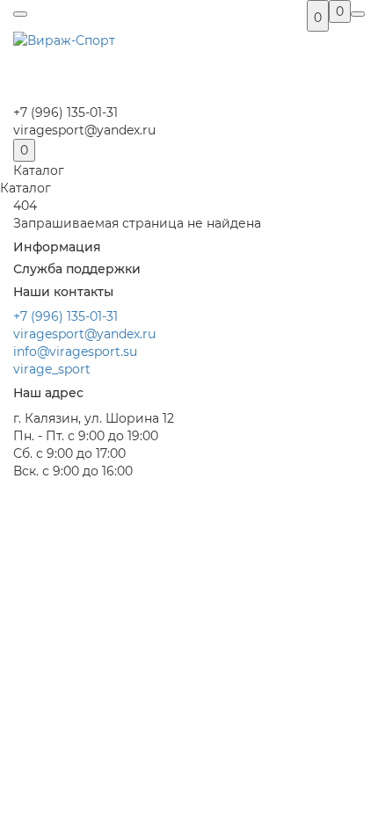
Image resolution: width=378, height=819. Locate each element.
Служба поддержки (77, 269)
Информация (57, 247)
